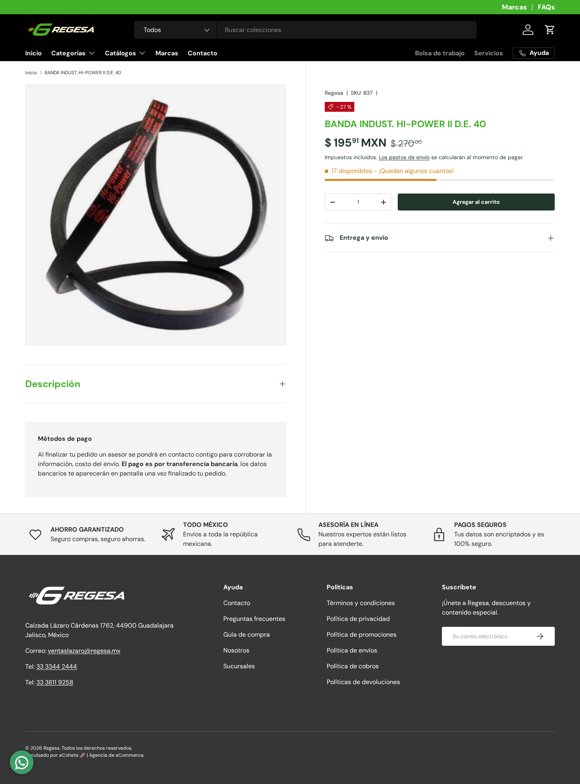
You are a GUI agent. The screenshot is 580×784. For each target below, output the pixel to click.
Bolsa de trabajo (440, 53)
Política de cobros (353, 666)
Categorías (68, 53)
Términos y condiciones (361, 603)
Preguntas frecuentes (254, 619)
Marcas (514, 7)
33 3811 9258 (54, 682)
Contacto (202, 53)
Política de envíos (352, 650)
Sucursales (239, 666)
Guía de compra (246, 634)
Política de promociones (362, 634)
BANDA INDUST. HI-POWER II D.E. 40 (83, 72)
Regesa (334, 92)
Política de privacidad (358, 619)
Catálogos (120, 53)
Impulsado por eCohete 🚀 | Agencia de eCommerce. (84, 755)
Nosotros (236, 650)
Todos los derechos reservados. (97, 748)
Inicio (33, 53)
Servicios (488, 53)
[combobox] (305, 30)
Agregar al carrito (476, 201)
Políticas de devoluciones (363, 682)
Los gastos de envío (404, 157)
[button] (550, 29)
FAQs (546, 7)
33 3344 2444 (56, 666)
